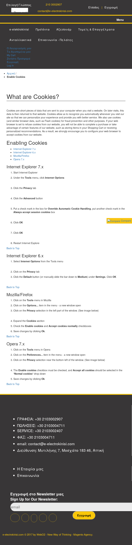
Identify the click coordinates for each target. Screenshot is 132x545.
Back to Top (13, 248)
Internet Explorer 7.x (24, 149)
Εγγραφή (12, 62)
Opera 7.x (18, 159)
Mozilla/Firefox (21, 155)
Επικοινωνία (28, 475)
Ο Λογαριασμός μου (19, 48)
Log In (10, 65)
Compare (125, 220)
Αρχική (11, 73)
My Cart (11, 55)
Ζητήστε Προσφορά (18, 58)
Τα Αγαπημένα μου (19, 51)
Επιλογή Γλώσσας (18, 5)
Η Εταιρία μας (30, 468)
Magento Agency (82, 534)
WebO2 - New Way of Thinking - (55, 534)
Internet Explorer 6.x (24, 152)
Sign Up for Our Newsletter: (34, 499)
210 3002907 (54, 4)
